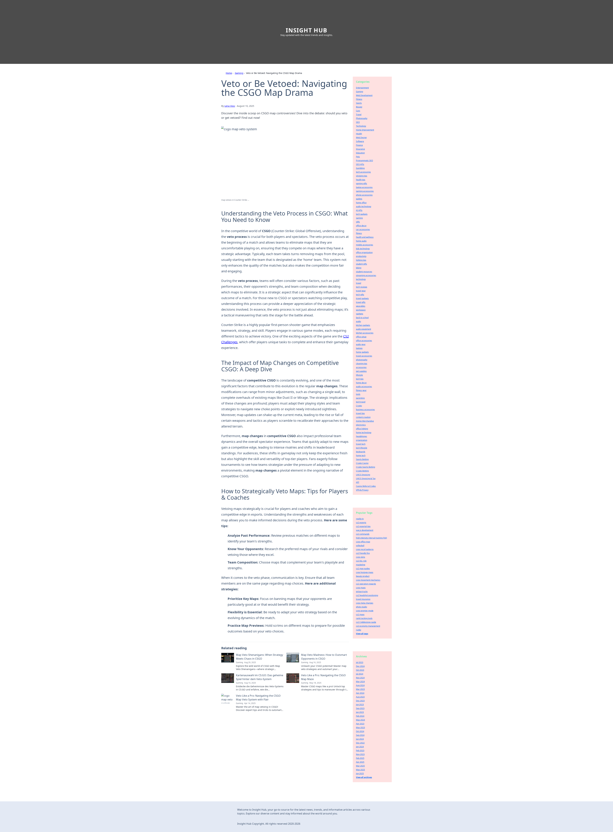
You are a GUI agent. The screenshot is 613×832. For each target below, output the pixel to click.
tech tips (359, 379)
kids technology (363, 248)
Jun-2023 (360, 704)
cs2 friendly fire (363, 553)
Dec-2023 (360, 700)
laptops (359, 348)
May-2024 (360, 720)
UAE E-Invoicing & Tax (365, 478)
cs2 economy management (368, 626)
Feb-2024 (360, 716)
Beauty (359, 107)
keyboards (360, 451)
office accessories (364, 340)
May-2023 (360, 727)
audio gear (361, 344)
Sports (359, 103)
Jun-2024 (360, 739)
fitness (359, 233)
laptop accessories (364, 187)
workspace (361, 310)
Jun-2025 (360, 773)
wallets (359, 198)
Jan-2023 (360, 712)
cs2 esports (361, 522)
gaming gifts (361, 183)
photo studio (361, 606)
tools (358, 394)
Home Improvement (365, 130)
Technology (361, 126)
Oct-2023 (360, 670)
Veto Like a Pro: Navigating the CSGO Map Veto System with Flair (258, 697)
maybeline (360, 564)
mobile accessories (364, 244)
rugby (358, 629)
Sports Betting (362, 459)
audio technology (363, 206)
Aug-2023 (360, 697)
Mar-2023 (360, 689)
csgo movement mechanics (368, 580)
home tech (360, 455)
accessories (361, 367)
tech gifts (360, 294)
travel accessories (364, 356)
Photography (361, 118)
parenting (360, 398)
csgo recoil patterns (365, 549)
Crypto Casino (362, 463)
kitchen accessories (364, 333)
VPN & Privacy (362, 490)
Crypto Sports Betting (365, 467)
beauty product (362, 576)
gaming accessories (365, 191)
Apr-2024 (360, 693)
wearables (360, 306)
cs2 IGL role (361, 561)
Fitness (359, 99)
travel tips (360, 413)
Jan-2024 (360, 746)
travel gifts (360, 302)
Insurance (360, 149)
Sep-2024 (360, 735)
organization (361, 440)
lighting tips (361, 260)
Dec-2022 (360, 742)
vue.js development (364, 530)
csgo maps (361, 587)
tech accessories (363, 172)
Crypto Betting (362, 470)
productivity (361, 256)
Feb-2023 (360, 750)
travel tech (360, 444)
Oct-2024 (360, 731)
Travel (358, 114)
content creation (363, 417)
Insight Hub (306, 30)
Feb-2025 (360, 758)
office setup (361, 336)
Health (359, 133)
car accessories (363, 229)
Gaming (239, 73)
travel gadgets (362, 298)
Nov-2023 (360, 754)
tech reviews (361, 287)
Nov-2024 (360, 677)
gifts (358, 221)
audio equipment (363, 329)
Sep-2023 (360, 708)
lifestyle (359, 375)
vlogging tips (361, 175)
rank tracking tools (364, 618)
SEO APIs (360, 164)
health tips (360, 179)
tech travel (360, 402)
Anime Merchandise (365, 421)
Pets (358, 156)
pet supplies (361, 371)
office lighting (362, 428)
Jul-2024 (359, 674)
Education (360, 152)
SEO (358, 122)
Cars (358, 110)
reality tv (360, 518)
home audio (361, 241)
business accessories (365, 409)
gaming (359, 218)
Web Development (364, 95)
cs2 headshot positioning (367, 595)
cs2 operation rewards (366, 583)
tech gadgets (361, 214)
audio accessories (364, 386)
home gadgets (362, 352)
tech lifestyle (361, 447)
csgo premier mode (364, 610)
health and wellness (365, 237)
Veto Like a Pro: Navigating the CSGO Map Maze (323, 677)
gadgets (359, 313)
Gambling (360, 168)
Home (229, 73)
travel (358, 283)
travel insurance (363, 599)
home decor (361, 382)
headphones (361, 436)
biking (358, 267)
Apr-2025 (360, 762)
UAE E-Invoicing (363, 474)
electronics (361, 425)
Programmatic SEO (364, 160)
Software (360, 141)
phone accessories (364, 195)
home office (361, 202)
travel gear (361, 290)
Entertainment (362, 87)
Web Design (361, 137)
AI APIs (359, 210)
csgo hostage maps (364, 572)
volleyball (360, 545)
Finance (359, 145)
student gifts (361, 264)
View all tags (362, 633)
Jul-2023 (359, 662)
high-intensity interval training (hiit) (371, 538)
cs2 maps (360, 614)
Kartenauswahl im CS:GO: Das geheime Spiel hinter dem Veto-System (259, 677)
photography (361, 359)
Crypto (359, 405)
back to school (362, 317)
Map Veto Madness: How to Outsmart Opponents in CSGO (324, 656)
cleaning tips (361, 363)
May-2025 (360, 769)
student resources (364, 271)
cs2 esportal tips (363, 526)
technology (361, 279)
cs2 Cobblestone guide (366, 622)
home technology (363, 432)
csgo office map (363, 541)
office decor (361, 225)
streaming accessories (366, 275)
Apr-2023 (360, 723)
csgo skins (360, 557)
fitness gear (361, 390)
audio (358, 321)
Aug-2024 (360, 685)
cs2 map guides (363, 568)
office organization (364, 252)
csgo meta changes (364, 603)
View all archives (364, 777)
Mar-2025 (360, 765)
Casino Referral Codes (366, 486)
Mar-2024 (360, 681)
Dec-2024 (360, 666)
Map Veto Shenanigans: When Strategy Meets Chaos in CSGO (259, 656)
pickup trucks (362, 591)
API (357, 482)
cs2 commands (362, 534)
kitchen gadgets (363, 325)
